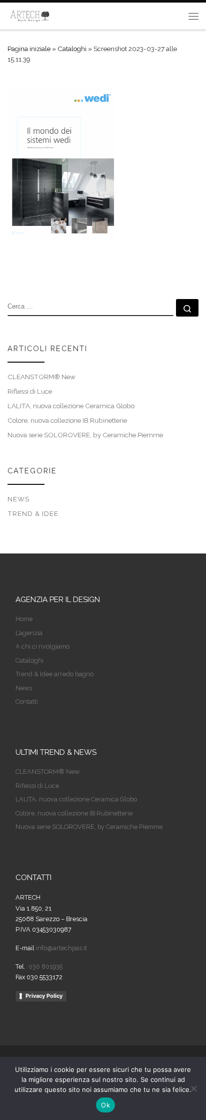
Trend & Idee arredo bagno (55, 674)
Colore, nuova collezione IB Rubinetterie (67, 420)
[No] (193, 1088)
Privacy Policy (44, 995)
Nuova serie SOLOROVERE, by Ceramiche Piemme (85, 435)
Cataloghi (72, 49)
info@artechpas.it (61, 948)
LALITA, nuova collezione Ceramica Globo (71, 406)
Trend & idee (33, 513)
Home (24, 619)
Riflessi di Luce (30, 391)
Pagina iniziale (29, 49)
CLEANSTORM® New (42, 377)
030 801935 (44, 966)
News (19, 499)
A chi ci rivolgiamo (43, 646)
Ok (105, 1105)
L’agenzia (29, 633)
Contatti (27, 701)
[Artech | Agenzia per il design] (30, 15)
